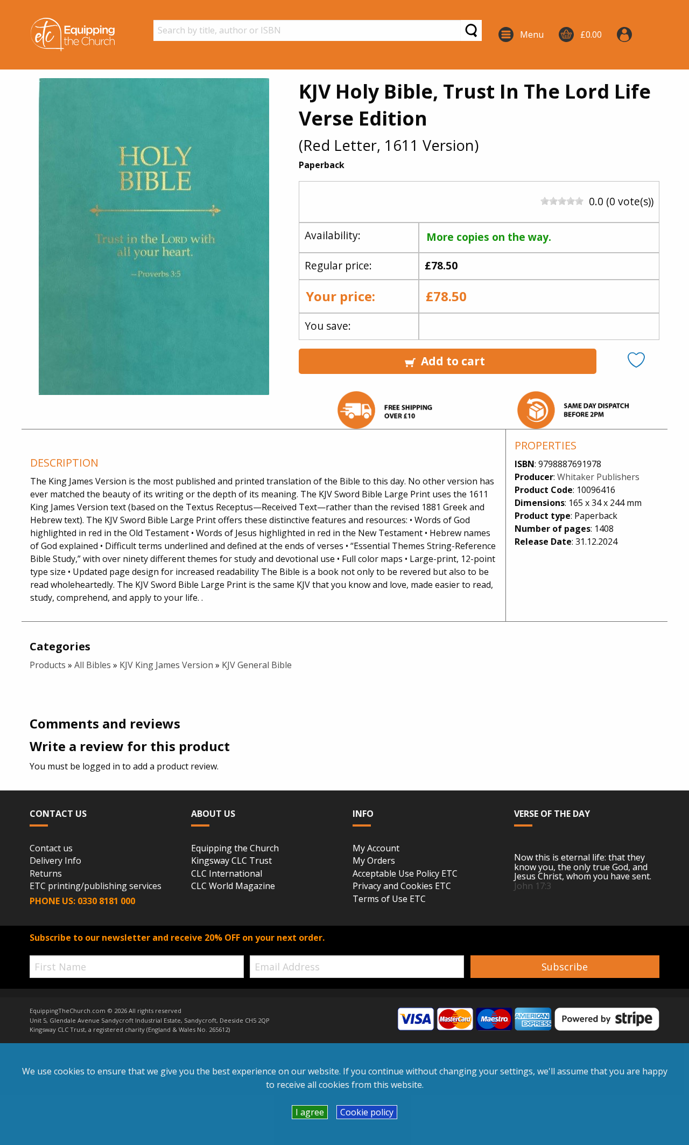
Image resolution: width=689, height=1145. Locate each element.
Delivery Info (55, 861)
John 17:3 (532, 886)
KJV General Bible (257, 665)
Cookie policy (366, 1112)
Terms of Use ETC (389, 899)
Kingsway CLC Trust (231, 861)
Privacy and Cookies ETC (402, 886)
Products (48, 665)
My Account (376, 848)
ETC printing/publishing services (95, 886)
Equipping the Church (235, 848)
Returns (46, 874)
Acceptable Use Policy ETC (405, 874)
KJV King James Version (166, 665)
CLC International (226, 874)
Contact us (51, 848)
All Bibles (92, 665)
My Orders (374, 861)
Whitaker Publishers (598, 477)
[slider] (561, 201)
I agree (310, 1112)
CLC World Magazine (233, 886)
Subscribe (565, 966)
